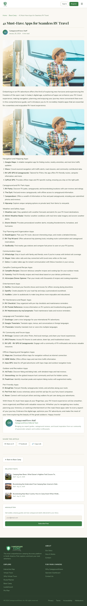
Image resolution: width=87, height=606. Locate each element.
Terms (58, 601)
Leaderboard (8, 587)
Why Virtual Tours (10, 576)
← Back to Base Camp (13, 460)
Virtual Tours (8, 573)
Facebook (23, 444)
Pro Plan (7, 590)
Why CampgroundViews (54, 569)
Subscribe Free (43, 524)
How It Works (50, 554)
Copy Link (36, 444)
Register (74, 4)
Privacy (50, 601)
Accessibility (67, 601)
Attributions (79, 601)
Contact (48, 558)
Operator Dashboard (52, 573)
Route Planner (9, 580)
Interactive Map (9, 569)
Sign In (64, 4)
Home (5, 15)
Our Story (48, 550)
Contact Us (49, 576)
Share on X (9, 444)
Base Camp (13, 15)
